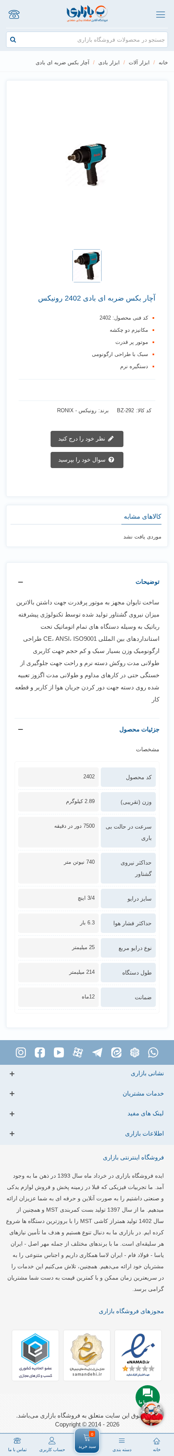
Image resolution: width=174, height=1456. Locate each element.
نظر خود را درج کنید (82, 438)
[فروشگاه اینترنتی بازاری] (87, 14)
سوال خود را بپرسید (82, 459)
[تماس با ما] (13, 14)
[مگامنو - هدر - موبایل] (160, 14)
